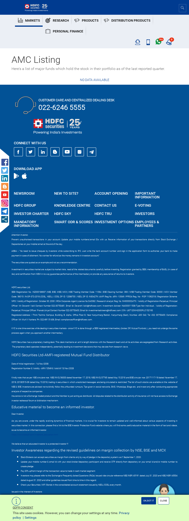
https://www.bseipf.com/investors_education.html (35, 435)
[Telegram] (91, 151)
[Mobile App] (148, 42)
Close (163, 500)
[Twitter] (30, 151)
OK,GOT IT (148, 500)
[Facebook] (18, 151)
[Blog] (55, 151)
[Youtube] (67, 151)
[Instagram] (79, 151)
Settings (30, 517)
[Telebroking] (138, 42)
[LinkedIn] (42, 151)
